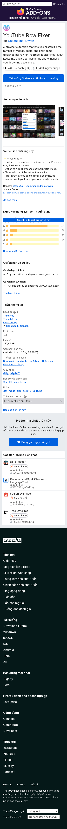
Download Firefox (15, 626)
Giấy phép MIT (11, 373)
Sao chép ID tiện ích (17, 326)
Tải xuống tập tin (12, 85)
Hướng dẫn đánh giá (17, 609)
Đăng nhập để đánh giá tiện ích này (33, 220)
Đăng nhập (59, 4)
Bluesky (8, 765)
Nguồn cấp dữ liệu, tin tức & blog (21, 361)
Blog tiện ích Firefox (16, 566)
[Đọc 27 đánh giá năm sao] (34, 226)
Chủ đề (35, 17)
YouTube (9, 753)
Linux (6, 656)
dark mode (9, 390)
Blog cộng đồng (14, 591)
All (5, 662)
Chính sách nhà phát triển (20, 585)
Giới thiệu (9, 560)
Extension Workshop (17, 572)
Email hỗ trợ (10, 322)
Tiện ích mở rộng (18, 17)
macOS (8, 638)
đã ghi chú (31, 790)
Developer (10, 730)
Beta (6, 685)
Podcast (9, 772)
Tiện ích (9, 554)
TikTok (8, 759)
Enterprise (10, 702)
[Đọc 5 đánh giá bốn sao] (34, 230)
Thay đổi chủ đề (12, 817)
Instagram (10, 747)
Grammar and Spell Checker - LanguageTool (28, 481)
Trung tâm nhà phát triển (20, 578)
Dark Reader (18, 461)
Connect (9, 718)
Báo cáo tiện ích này (14, 409)
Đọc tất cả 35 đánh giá (15, 251)
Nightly (8, 679)
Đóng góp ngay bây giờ (35, 442)
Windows (9, 632)
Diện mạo (47, 361)
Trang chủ (8, 315)
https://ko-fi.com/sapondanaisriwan (33, 186)
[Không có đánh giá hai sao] (34, 239)
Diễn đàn (9, 597)
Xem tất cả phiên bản (15, 382)
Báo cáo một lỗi (14, 603)
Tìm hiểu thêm (11, 293)
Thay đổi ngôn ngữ (13, 811)
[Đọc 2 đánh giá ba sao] (34, 235)
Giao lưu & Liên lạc (13, 364)
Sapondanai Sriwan (21, 40)
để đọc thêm (10, 200)
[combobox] (27, 4)
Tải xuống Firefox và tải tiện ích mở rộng (33, 78)
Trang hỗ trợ (10, 319)
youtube (37, 390)
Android (8, 650)
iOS (5, 644)
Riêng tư (7, 784)
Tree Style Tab (19, 510)
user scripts (24, 390)
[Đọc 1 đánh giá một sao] (34, 244)
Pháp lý (34, 784)
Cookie (21, 784)
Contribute (10, 724)
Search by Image (20, 493)
